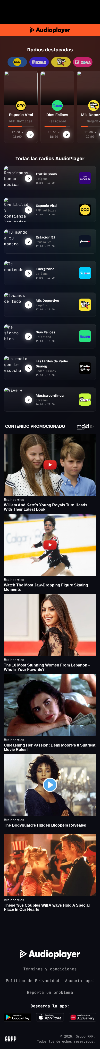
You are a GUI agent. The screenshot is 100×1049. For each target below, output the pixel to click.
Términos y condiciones (50, 969)
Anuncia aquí (79, 980)
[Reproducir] (30, 134)
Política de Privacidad (32, 980)
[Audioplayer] (50, 30)
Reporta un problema (50, 992)
